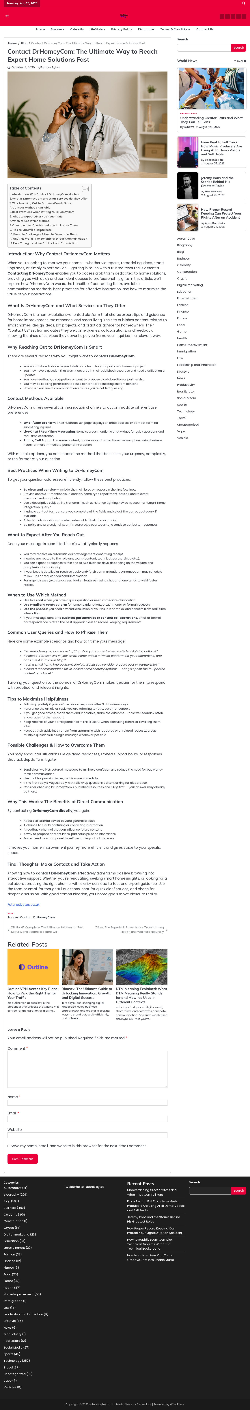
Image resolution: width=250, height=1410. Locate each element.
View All (238, 61)
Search (182, 39)
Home (40, 29)
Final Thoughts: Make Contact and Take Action (45, 243)
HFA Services (213, 191)
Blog (10, 914)
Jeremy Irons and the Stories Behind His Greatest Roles (217, 182)
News (181, 378)
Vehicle (182, 438)
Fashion (183, 305)
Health (182, 338)
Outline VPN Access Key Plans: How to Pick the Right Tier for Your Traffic (33, 993)
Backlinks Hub (214, 160)
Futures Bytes (50, 67)
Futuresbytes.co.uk (24, 904)
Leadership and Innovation (197, 365)
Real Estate (185, 391)
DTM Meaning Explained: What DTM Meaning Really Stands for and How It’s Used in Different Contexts (141, 995)
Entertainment (188, 298)
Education (184, 292)
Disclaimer (146, 29)
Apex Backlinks (215, 223)
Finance (183, 312)
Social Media (186, 398)
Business (57, 29)
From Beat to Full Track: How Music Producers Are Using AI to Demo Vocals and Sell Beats (221, 148)
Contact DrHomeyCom (37, 917)
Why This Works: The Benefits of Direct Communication (49, 239)
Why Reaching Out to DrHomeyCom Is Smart (42, 203)
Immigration (186, 352)
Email (13, 1113)
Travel (181, 418)
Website (15, 1129)
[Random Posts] (7, 16)
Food (181, 325)
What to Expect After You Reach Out (37, 216)
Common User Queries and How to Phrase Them (45, 225)
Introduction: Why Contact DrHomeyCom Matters (45, 194)
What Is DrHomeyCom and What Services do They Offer (50, 198)
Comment (18, 1048)
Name (14, 1096)
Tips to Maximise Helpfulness (32, 230)
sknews (189, 127)
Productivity (186, 385)
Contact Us (205, 29)
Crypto (182, 278)
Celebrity (77, 29)
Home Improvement (192, 345)
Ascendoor (144, 1404)
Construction (187, 272)
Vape (181, 431)
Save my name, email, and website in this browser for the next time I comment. (79, 1146)
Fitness (182, 318)
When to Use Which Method (31, 221)
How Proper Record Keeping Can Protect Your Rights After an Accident (221, 213)
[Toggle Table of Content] (83, 189)
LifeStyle (96, 29)
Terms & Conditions (175, 29)
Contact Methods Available (31, 207)
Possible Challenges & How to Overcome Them (45, 234)
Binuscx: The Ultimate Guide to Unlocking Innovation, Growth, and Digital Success (87, 993)
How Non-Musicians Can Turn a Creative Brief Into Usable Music (150, 1257)
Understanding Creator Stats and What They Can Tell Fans (211, 120)
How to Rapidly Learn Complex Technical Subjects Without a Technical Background (149, 1244)
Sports (182, 405)
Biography (184, 245)
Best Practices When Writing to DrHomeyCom (43, 212)
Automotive (186, 238)
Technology (186, 411)
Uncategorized (188, 113)
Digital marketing (190, 285)
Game (181, 332)
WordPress (177, 1404)
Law (180, 358)
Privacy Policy (121, 29)
